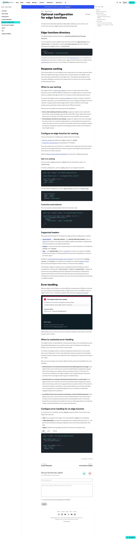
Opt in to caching (47, 140)
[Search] (117, 2)
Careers (63, 511)
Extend (42, 2)
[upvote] (84, 474)
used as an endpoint (60, 90)
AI (65, 2)
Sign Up (132, 2)
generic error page (82, 293)
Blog (67, 511)
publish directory (46, 62)
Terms (70, 511)
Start (17, 2)
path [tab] (48, 431)
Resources (59, 2)
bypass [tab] (55, 431)
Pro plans (67, 7)
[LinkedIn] (62, 514)
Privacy (74, 511)
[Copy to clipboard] (91, 50)
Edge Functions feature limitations (57, 154)
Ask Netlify (132, 537)
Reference (50, 2)
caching (44, 241)
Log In (125, 2)
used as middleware (66, 98)
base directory (74, 58)
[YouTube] (72, 514)
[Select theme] (120, 2)
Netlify (58, 511)
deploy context (84, 261)
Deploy (28, 2)
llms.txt (73, 519)
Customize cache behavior (50, 143)
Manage (34, 2)
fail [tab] (43, 431)
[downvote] (90, 474)
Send (44, 504)
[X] (68, 514)
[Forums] (75, 514)
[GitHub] (59, 514)
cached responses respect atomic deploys (60, 259)
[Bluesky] (65, 514)
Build (21, 2)
